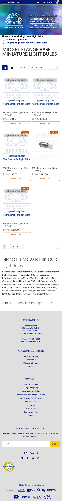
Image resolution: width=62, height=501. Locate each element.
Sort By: (23, 67)
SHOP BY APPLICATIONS (31, 398)
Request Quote (31, 401)
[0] (54, 2)
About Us (31, 405)
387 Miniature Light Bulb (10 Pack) (15, 113)
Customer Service (31, 412)
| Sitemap (40, 485)
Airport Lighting (31, 384)
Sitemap (31, 366)
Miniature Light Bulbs (16, 39)
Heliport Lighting (31, 388)
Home (5, 36)
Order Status (31, 359)
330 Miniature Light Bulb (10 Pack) (15, 169)
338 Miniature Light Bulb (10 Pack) (44, 169)
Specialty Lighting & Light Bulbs (27, 36)
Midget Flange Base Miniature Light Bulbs (26, 42)
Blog (31, 415)
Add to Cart (16, 123)
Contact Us (31, 408)
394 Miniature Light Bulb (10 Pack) (15, 224)
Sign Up (49, 2)
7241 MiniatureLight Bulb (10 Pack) (45, 113)
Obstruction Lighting (31, 391)
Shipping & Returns (31, 363)
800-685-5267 (14, 2)
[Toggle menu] (4, 4)
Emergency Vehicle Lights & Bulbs (31, 394)
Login (39, 2)
